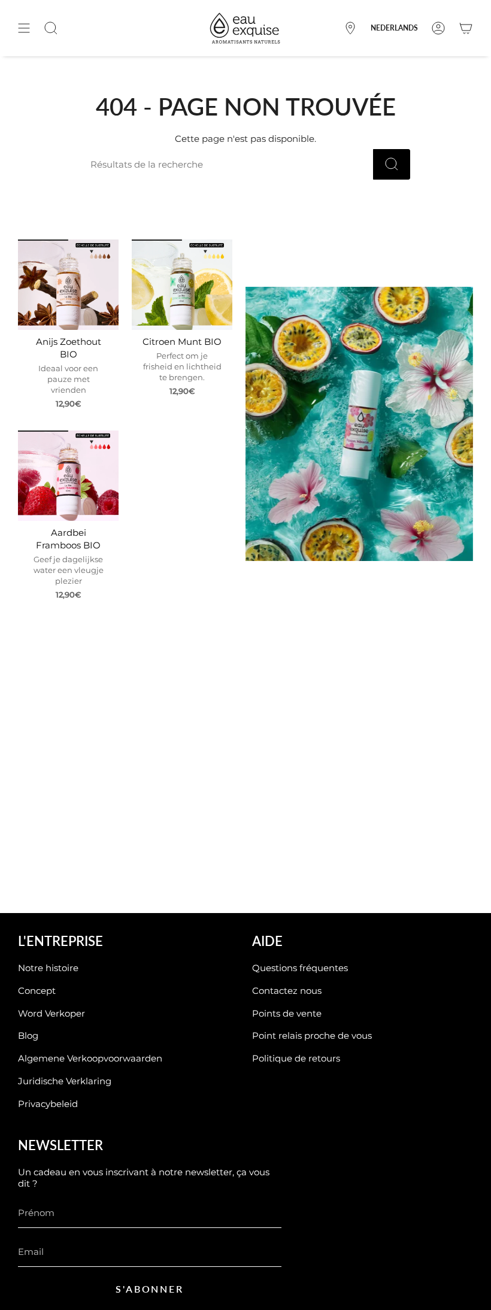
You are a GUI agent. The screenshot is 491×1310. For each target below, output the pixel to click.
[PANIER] (466, 28)
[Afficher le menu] (24, 28)
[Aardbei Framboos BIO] (68, 475)
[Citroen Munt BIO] (182, 284)
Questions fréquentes (300, 968)
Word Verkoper (51, 1013)
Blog (28, 1035)
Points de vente (287, 1013)
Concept (37, 990)
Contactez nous (287, 990)
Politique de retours (296, 1058)
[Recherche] (391, 164)
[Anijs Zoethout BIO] (68, 284)
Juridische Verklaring (64, 1081)
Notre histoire (48, 968)
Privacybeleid (48, 1103)
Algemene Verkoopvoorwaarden (90, 1058)
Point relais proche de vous (312, 1035)
